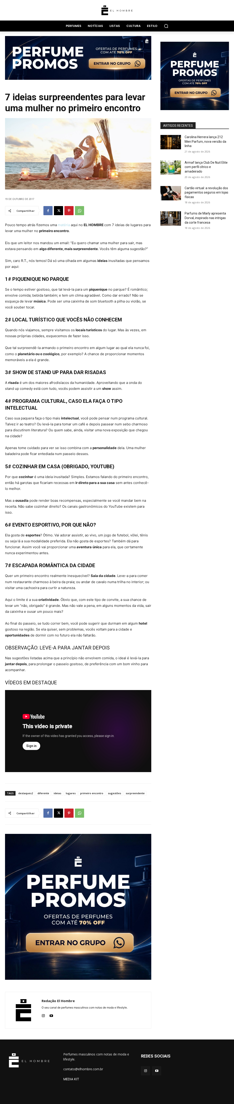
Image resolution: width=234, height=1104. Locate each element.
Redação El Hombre (58, 1000)
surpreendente (135, 793)
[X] (58, 210)
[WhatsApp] (79, 210)
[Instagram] (43, 1014)
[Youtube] (51, 1014)
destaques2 (25, 793)
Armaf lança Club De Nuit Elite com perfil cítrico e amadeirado (206, 167)
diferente (43, 793)
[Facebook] (48, 210)
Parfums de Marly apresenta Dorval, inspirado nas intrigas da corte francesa (205, 218)
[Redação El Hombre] (23, 1010)
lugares (71, 793)
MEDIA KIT (71, 1079)
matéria (64, 225)
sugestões (114, 793)
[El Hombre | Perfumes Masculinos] (117, 10)
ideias (57, 793)
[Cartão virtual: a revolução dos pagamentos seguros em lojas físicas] (170, 193)
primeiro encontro (91, 793)
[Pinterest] (69, 210)
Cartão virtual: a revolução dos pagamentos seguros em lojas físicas (206, 192)
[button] (166, 26)
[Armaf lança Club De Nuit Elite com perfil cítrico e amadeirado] (170, 167)
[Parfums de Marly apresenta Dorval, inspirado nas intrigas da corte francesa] (170, 218)
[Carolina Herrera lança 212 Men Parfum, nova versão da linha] (170, 142)
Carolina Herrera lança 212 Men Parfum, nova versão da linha (205, 141)
